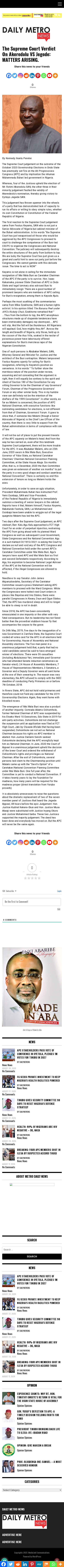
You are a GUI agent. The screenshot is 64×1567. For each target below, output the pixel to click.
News (10, 1065)
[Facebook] (8, 73)
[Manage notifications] (57, 1560)
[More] (55, 73)
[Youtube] (49, 73)
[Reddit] (26, 73)
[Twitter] (14, 73)
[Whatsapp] (43, 73)
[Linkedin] (32, 73)
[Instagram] (20, 73)
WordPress (36, 1556)
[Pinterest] (37, 73)
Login (59, 890)
